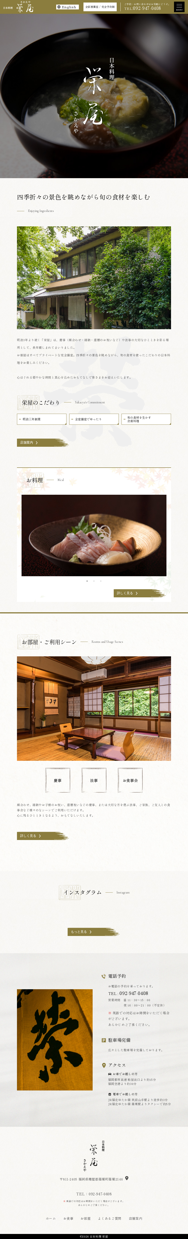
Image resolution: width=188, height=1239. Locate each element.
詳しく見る (125, 593)
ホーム (51, 1218)
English (69, 7)
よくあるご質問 (109, 1218)
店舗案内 (26, 442)
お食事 (68, 1218)
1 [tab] (87, 581)
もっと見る (79, 931)
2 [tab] (94, 581)
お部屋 (85, 1218)
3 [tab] (101, 581)
